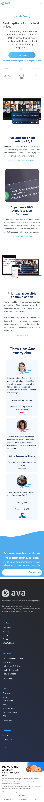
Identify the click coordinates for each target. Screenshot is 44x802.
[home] (5, 3)
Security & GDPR (10, 712)
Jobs (5, 743)
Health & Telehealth (11, 670)
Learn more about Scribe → (22, 236)
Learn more (22, 55)
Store (5, 704)
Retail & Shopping (10, 674)
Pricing (5, 639)
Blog (5, 697)
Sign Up (6, 631)
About (5, 735)
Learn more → (22, 335)
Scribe (5, 635)
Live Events (8, 679)
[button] (40, 3)
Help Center (8, 701)
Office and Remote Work (13, 658)
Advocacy (7, 693)
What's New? (8, 643)
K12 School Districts (11, 662)
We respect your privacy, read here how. (14, 792)
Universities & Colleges (12, 666)
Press (5, 747)
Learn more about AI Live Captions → (22, 160)
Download (7, 628)
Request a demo (22, 72)
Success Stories (9, 708)
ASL (4, 716)
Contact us (35, 572)
